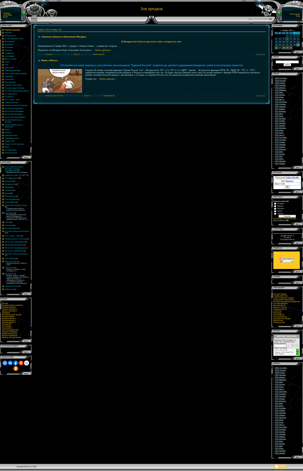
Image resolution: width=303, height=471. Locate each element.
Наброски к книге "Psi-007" (15, 175)
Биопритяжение (11, 228)
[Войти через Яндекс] (21, 363)
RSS (270, 19)
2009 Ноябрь (280, 83)
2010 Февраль (280, 90)
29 (287, 48)
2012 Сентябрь (281, 137)
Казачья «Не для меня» (11, 337)
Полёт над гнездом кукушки (16, 205)
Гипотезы (8, 190)
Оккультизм (9, 268)
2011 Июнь (279, 116)
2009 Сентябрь (281, 78)
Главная (34, 18)
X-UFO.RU (277, 311)
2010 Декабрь (280, 107)
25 (298, 45)
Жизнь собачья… (50, 60)
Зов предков (10, 258)
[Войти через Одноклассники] (15, 368)
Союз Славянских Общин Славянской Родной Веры (283, 299)
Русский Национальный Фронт (17, 231)
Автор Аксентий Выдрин (14, 242)
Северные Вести (280, 309)
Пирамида (9, 213)
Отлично (280, 203)
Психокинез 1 (7, 328)
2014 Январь (280, 163)
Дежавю (8, 187)
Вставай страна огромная (12, 305)
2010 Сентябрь (281, 102)
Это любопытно (11, 178)
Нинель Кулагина (9, 307)
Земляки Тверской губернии (16, 254)
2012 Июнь (279, 130)
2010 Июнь (279, 97)
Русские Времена (280, 303)
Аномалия (9, 181)
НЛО (7, 222)
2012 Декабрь (280, 144)
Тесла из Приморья (10, 332)
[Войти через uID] (5, 363)
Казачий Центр (279, 305)
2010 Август (280, 99)
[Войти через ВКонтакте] (10, 363)
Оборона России (11, 286)
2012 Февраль (280, 128)
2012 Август (280, 135)
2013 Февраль (280, 149)
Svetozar (77, 54)
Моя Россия (278, 320)
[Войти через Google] (26, 362)
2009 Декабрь (280, 85)
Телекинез (6, 313)
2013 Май (278, 156)
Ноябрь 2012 (287, 30)
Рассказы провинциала (14, 251)
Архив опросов (290, 219)
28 (284, 48)
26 (276, 48)
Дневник (34, 20)
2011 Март (279, 114)
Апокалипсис (10, 196)
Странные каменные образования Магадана (63, 37)
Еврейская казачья (9, 334)
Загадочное (9, 184)
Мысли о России (280, 307)
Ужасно (280, 213)
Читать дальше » (103, 50)
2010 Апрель (280, 95)
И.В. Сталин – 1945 (12, 236)
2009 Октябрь (280, 81)
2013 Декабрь (280, 161)
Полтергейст (10, 202)
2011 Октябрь (280, 118)
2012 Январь (280, 126)
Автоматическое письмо (12, 315)
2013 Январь (280, 147)
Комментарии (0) (98, 54)
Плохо (279, 211)
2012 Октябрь (280, 140)
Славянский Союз (280, 296)
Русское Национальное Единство (286, 301)
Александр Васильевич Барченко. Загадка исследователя (14, 169)
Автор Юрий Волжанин (14, 245)
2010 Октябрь (280, 104)
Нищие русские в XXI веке (15, 239)
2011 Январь (280, 109)
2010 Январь (280, 88)
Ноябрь (54, 30)
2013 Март (279, 152)
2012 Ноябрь (280, 142)
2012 (48, 30)
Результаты (278, 219)
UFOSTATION (278, 315)
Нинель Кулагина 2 (9, 311)
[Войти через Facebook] (15, 363)
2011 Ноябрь (280, 121)
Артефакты (9, 274)
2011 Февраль (280, 111)
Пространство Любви (281, 319)
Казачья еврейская (9, 335)
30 (291, 48)
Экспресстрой (279, 322)
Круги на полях (11, 261)
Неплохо (280, 208)
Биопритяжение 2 (9, 320)
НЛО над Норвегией (10, 330)
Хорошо (280, 206)
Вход (298, 16)
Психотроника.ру (280, 317)
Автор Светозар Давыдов (15, 248)
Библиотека (9, 289)
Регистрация (295, 14)
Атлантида (9, 225)
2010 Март (279, 92)
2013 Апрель (280, 154)
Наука (7, 193)
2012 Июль (279, 133)
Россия (5, 303)
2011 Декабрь (280, 123)
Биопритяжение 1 (9, 318)
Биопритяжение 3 (9, 322)
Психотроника (10, 199)
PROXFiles (277, 313)
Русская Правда (279, 294)
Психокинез (6, 326)
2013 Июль (279, 159)
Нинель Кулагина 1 (9, 309)
